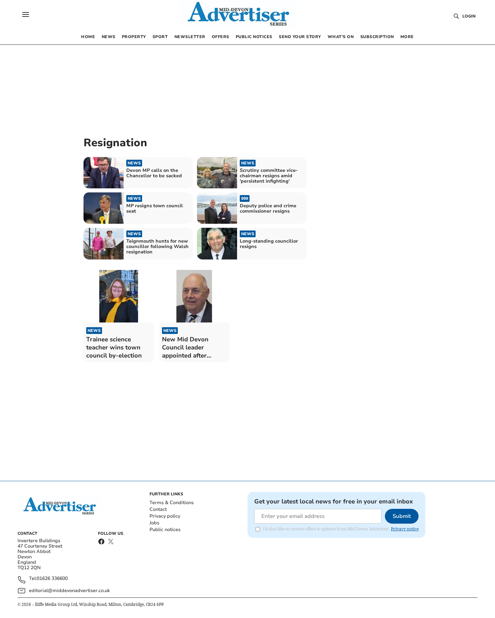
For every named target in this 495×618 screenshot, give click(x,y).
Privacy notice (405, 528)
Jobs (154, 523)
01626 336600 (52, 579)
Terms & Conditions (172, 502)
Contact (158, 509)
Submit (402, 516)
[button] (26, 14)
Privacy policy (165, 516)
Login (468, 16)
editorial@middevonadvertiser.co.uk (69, 590)
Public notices (165, 529)
